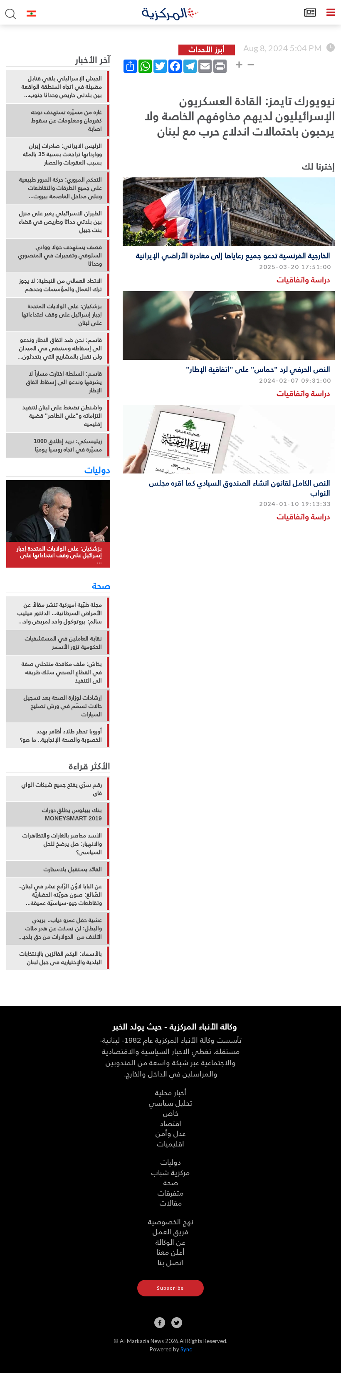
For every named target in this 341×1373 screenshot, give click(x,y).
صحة (101, 585)
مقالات (171, 1202)
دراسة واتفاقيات (303, 279)
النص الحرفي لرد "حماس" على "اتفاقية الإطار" (258, 368)
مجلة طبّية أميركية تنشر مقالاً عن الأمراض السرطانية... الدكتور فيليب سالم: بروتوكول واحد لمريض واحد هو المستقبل (59, 613)
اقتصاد (170, 1123)
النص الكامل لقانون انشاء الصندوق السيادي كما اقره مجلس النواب (239, 487)
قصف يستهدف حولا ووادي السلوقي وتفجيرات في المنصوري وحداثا (60, 255)
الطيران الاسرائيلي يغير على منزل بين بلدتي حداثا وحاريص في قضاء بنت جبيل (60, 221)
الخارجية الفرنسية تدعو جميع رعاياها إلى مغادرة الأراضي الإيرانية (233, 255)
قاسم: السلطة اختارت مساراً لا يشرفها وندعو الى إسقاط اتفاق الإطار (64, 381)
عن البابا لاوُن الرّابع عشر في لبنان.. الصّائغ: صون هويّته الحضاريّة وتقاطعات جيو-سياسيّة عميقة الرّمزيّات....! (60, 894)
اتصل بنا (171, 1262)
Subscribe (170, 1288)
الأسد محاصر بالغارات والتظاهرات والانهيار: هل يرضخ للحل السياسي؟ (62, 843)
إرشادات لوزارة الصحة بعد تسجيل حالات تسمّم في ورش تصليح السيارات (63, 705)
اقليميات (170, 1143)
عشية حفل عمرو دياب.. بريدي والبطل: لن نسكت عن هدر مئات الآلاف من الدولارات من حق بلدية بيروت (61, 928)
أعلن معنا (170, 1251)
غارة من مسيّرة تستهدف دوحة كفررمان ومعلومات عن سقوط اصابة (66, 120)
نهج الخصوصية (170, 1221)
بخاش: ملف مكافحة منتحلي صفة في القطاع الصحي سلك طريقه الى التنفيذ (62, 672)
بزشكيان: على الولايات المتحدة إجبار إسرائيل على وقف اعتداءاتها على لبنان (62, 314)
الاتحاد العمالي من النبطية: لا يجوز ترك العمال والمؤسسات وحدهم (60, 285)
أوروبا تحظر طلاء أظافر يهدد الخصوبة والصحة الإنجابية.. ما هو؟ (61, 735)
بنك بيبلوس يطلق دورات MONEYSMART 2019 (72, 814)
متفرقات (170, 1192)
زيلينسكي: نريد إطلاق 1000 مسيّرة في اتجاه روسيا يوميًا (68, 445)
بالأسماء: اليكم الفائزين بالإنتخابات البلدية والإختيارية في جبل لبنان (61, 957)
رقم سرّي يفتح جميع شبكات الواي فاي (62, 788)
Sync (186, 1349)
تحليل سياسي (170, 1102)
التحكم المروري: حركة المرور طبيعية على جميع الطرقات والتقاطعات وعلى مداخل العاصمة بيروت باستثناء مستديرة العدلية (60, 187)
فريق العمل (170, 1231)
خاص (170, 1112)
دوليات (97, 469)
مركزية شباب (170, 1172)
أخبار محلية (170, 1092)
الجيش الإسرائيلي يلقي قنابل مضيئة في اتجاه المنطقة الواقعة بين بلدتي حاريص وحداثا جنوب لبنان (62, 86)
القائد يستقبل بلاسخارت (73, 869)
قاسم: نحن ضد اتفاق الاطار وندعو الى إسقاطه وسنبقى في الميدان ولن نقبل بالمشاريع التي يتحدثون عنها (60, 348)
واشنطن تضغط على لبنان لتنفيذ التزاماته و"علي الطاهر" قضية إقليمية (62, 415)
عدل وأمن (171, 1133)
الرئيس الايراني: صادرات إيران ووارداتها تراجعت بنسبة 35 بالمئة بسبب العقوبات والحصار (62, 154)
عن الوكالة (170, 1241)
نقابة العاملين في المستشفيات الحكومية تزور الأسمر (63, 642)
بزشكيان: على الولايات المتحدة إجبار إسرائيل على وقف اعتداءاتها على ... (59, 554)
